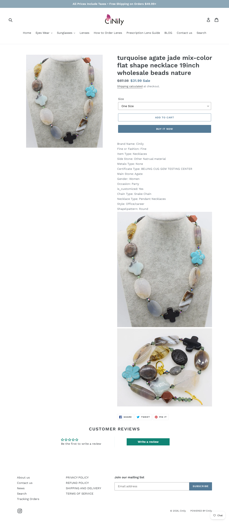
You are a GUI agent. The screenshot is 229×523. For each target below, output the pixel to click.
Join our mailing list (129, 477)
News (21, 488)
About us (23, 477)
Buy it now (164, 128)
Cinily (183, 510)
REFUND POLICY (77, 483)
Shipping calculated (130, 86)
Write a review (148, 441)
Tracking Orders (28, 499)
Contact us (24, 483)
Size (121, 99)
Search (22, 493)
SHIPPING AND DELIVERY (83, 488)
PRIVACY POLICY (77, 477)
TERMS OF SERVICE (79, 493)
